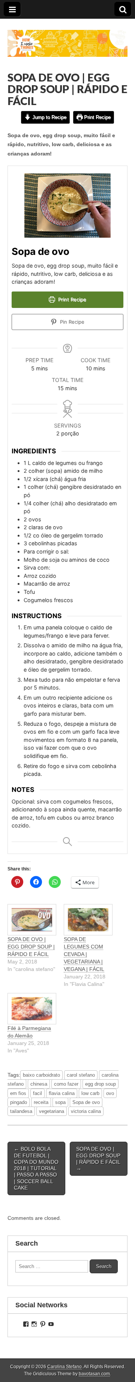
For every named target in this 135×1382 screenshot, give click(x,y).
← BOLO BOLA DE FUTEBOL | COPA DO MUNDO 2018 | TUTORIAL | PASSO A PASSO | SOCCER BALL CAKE (36, 1168)
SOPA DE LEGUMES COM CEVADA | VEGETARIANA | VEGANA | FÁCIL (84, 954)
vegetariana (51, 1111)
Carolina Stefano (64, 1366)
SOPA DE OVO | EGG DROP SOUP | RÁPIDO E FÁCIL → (98, 1158)
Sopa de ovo (86, 1102)
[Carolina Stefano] (68, 38)
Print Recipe (96, 117)
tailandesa (21, 1111)
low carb (90, 1093)
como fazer (66, 1084)
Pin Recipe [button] (71, 322)
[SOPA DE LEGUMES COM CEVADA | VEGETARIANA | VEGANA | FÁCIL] (88, 919)
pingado (18, 1102)
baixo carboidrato (41, 1075)
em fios (18, 1093)
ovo (110, 1093)
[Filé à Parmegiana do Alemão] (32, 1008)
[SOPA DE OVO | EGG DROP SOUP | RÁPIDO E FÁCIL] (32, 919)
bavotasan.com (94, 1374)
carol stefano (81, 1075)
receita (41, 1102)
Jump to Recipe (48, 117)
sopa (60, 1102)
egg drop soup (100, 1084)
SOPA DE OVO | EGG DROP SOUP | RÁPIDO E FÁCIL (31, 946)
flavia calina (62, 1093)
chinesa (38, 1084)
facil (37, 1093)
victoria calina (86, 1111)
